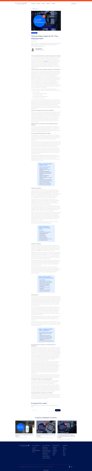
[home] (21, 3)
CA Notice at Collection (50, 466)
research (46, 61)
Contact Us (73, 3)
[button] (33, 3)
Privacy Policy (38, 466)
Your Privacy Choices (43, 466)
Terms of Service (33, 466)
